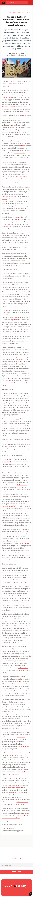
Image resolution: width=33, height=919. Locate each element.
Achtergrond (16, 9)
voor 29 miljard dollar (15, 788)
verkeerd (19, 681)
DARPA (4, 310)
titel (5, 621)
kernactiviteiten (7, 462)
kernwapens (21, 737)
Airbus (7, 444)
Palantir (20, 362)
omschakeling (8, 224)
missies (21, 90)
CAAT (21, 84)
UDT (11, 125)
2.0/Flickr (7, 86)
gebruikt (15, 320)
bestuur (4, 405)
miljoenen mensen (22, 802)
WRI (22, 116)
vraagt (18, 419)
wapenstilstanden (19, 153)
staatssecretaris (22, 485)
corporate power (22, 11)
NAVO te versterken (12, 774)
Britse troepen (9, 380)
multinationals (11, 12)
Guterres (23, 146)
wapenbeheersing (23, 746)
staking (4, 199)
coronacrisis (9, 11)
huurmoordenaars (21, 176)
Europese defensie (23, 772)
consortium (17, 219)
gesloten (6, 38)
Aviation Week (24, 543)
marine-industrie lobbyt (10, 506)
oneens (11, 755)
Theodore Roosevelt (8, 107)
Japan (17, 132)
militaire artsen (23, 668)
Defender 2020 (7, 97)
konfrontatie (12, 84)
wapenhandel (23, 12)
